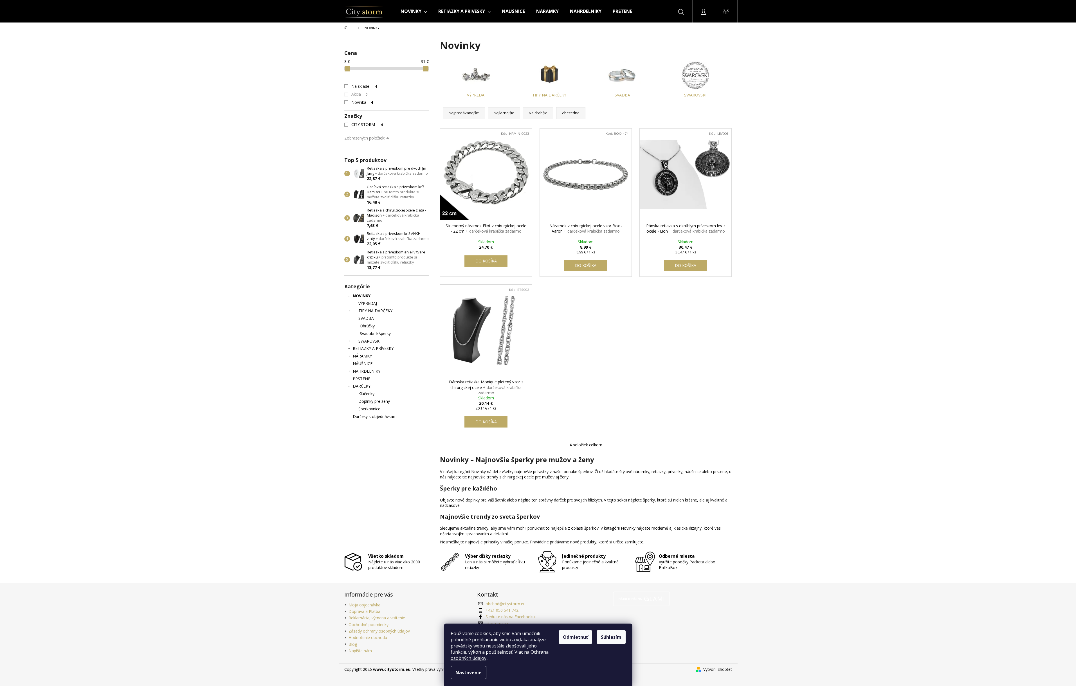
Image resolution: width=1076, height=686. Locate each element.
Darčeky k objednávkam (375, 416)
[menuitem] (414, 11)
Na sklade (364, 86)
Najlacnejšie (504, 112)
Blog (353, 644)
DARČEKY (361, 386)
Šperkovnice (369, 408)
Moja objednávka (364, 605)
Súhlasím (611, 637)
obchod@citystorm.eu (505, 603)
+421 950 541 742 (502, 610)
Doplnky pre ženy (374, 401)
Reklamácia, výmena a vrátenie (377, 617)
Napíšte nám (360, 650)
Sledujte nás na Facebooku (510, 616)
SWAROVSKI (369, 341)
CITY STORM (367, 124)
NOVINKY (361, 295)
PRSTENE (361, 378)
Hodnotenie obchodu (368, 637)
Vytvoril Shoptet (717, 669)
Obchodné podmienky (368, 624)
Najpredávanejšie (464, 112)
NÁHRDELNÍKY (366, 371)
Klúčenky (366, 393)
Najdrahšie (538, 112)
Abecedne (570, 112)
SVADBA (366, 318)
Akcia (359, 94)
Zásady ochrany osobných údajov (379, 631)
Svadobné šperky (375, 333)
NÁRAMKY (362, 356)
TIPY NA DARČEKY (375, 310)
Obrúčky (367, 326)
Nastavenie (468, 672)
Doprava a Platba (364, 611)
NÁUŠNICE (362, 363)
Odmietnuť (575, 637)
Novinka (362, 102)
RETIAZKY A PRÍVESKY (373, 348)
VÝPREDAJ (367, 303)
